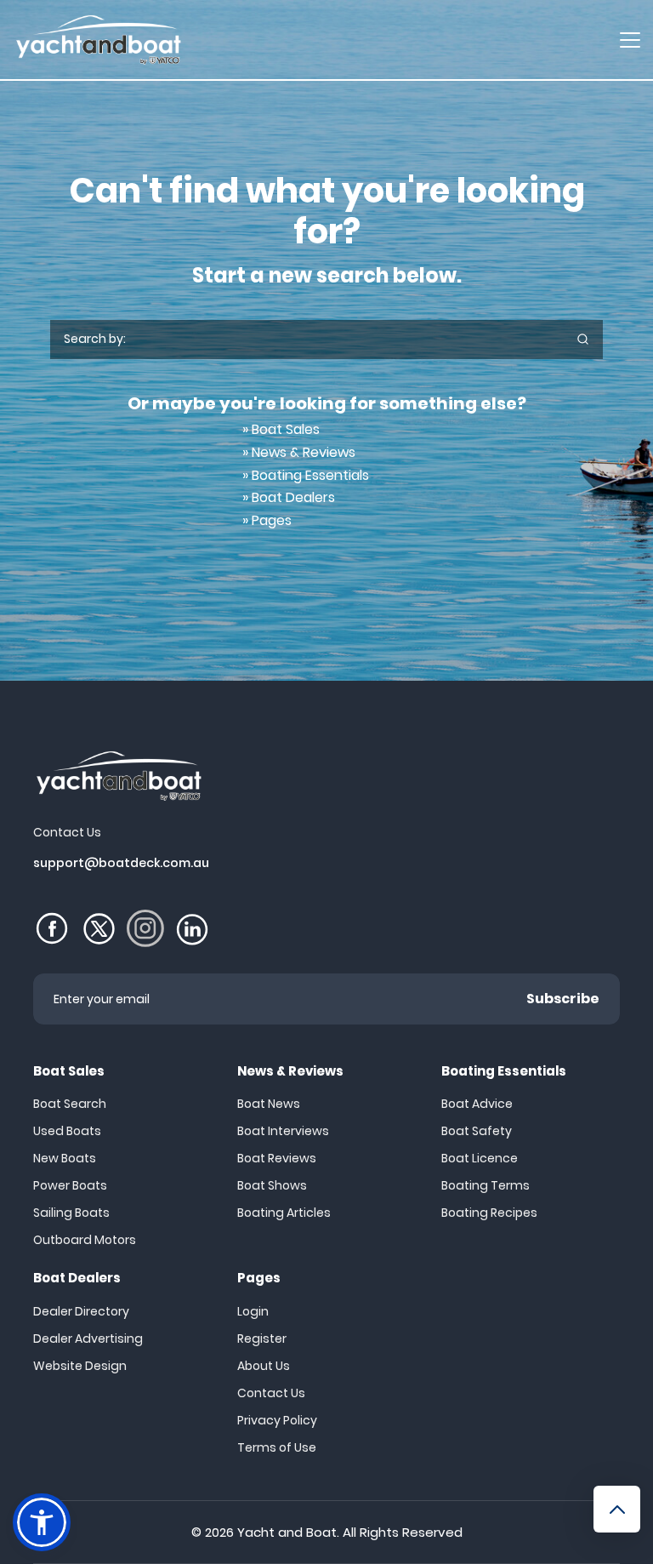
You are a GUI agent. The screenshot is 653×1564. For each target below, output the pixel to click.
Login (253, 1311)
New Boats (64, 1158)
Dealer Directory (81, 1311)
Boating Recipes (489, 1212)
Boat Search (69, 1103)
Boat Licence (479, 1158)
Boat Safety (476, 1130)
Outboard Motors (84, 1239)
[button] (41, 1522)
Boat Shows (272, 1185)
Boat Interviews (283, 1130)
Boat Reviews (276, 1158)
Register (262, 1338)
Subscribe (562, 998)
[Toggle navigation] (630, 39)
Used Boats (67, 1130)
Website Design (80, 1365)
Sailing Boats (71, 1212)
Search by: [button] (95, 338)
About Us (263, 1365)
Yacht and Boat (287, 1532)
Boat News (268, 1103)
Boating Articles (284, 1212)
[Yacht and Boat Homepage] (98, 39)
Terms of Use (276, 1447)
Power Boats (70, 1185)
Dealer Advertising (88, 1338)
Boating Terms (485, 1185)
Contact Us (271, 1392)
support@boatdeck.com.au (121, 862)
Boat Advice (477, 1103)
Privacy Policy (277, 1420)
